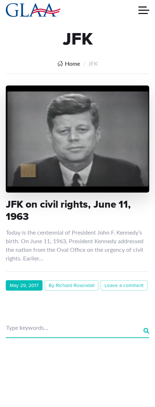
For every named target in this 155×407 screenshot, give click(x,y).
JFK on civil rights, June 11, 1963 (68, 210)
